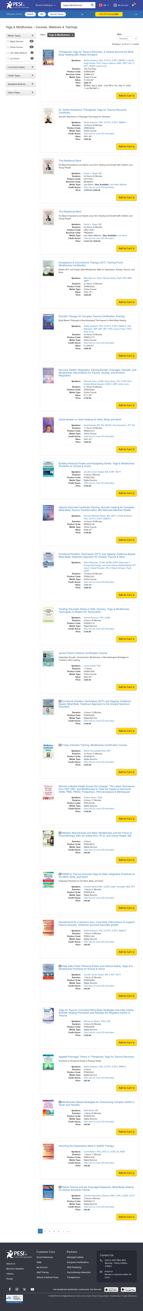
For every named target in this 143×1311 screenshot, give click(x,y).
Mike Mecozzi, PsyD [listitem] (93, 278)
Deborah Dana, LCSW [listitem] (93, 381)
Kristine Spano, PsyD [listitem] (93, 797)
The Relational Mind (70, 160)
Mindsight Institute (75, 1257)
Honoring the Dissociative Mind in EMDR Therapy (86, 1146)
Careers (10, 1273)
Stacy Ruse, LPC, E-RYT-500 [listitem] (118, 381)
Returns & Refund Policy (47, 1277)
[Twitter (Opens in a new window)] (24, 1289)
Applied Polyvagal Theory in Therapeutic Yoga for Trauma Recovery (96, 1056)
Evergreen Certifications (78, 1262)
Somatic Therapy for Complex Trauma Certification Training (92, 316)
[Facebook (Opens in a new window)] (9, 1289)
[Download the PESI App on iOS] (111, 1289)
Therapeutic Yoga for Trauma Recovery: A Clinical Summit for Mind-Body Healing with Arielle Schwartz (96, 53)
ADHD (30, 14)
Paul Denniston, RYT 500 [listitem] (124, 425)
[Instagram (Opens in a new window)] (17, 1289)
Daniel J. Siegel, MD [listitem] (93, 173)
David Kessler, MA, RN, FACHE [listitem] (97, 425)
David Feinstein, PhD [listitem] (100, 568)
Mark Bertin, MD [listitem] (91, 1110)
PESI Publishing (74, 1267)
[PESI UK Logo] (19, 1254)
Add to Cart (125, 96)
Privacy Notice (103, 1296)
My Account (42, 1267)
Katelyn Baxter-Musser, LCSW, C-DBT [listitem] (100, 384)
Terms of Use (81, 1296)
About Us (10, 1263)
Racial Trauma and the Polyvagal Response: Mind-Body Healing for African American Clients (96, 1188)
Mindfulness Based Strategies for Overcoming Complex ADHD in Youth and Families (96, 1103)
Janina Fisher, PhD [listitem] (122, 328)
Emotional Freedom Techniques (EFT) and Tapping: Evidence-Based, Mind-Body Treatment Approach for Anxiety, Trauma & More (97, 555)
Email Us (109, 1271)
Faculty (9, 1278)
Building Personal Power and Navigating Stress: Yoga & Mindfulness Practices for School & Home (97, 464)
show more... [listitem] (102, 66)
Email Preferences (45, 1257)
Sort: (120, 34)
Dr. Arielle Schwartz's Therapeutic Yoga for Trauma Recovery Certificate (93, 111)
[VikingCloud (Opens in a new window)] (14, 1299)
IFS (41, 14)
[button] (82, 14)
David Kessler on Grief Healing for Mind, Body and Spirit (90, 419)
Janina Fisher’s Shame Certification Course (83, 653)
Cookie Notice (115, 1296)
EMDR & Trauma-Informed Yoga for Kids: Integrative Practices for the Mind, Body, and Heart (97, 875)
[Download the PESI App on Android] (128, 1289)
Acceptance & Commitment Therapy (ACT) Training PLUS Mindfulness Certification (91, 264)
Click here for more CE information (99, 133)
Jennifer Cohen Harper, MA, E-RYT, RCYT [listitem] (102, 471)
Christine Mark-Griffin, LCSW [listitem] (96, 886)
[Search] (92, 5)
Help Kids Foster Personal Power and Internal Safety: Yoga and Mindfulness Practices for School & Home (96, 967)
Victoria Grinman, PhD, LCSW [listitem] (97, 617)
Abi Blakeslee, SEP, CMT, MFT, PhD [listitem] (107, 327)
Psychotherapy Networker (79, 1272)
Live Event (122, 235)
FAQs (39, 1262)
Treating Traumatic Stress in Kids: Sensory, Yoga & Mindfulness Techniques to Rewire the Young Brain (94, 610)
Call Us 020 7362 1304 (115, 1260)
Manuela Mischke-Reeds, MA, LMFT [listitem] (100, 515)
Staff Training (43, 1272)
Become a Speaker (15, 1268)
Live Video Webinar (118, 184)
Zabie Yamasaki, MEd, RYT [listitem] (123, 886)
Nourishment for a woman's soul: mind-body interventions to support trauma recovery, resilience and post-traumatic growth (97, 923)
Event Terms (92, 1296)
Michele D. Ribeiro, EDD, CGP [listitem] (97, 1021)
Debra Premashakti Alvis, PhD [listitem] (97, 750)
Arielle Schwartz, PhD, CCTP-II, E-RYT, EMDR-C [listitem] (105, 60)
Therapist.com (73, 1277)
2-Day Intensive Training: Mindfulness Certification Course (94, 745)
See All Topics (56, 14)
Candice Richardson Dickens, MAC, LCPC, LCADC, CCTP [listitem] (109, 1195)
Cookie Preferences (129, 1296)
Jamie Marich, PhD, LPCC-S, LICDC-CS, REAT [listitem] (104, 1151)
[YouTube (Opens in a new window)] (32, 1289)
